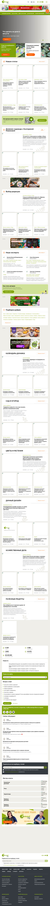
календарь (6, 698)
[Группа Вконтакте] (39, 2)
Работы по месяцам (41, 227)
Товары (3, 871)
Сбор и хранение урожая (7, 79)
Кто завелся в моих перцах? (10, 699)
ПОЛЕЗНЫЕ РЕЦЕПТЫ (38, 894)
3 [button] (43, 40)
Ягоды (33, 195)
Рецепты (41, 869)
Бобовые (35, 315)
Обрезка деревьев (8, 688)
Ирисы (13, 315)
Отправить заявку (8, 291)
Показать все (7, 322)
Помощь (9, 871)
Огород (7, 260)
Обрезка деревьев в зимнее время (12, 686)
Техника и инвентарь (27, 554)
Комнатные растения (7, 261)
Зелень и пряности (41, 317)
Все (41, 252)
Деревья (9, 317)
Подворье (20, 902)
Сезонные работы (6, 80)
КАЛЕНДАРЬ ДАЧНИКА (6, 13)
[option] (25, 29)
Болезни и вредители (25, 317)
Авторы (23, 869)
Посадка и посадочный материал (40, 166)
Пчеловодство (33, 263)
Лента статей (41, 61)
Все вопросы (15, 703)
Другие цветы (21, 227)
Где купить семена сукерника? (11, 684)
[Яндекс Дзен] (42, 2)
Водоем (35, 536)
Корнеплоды (36, 79)
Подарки (35, 869)
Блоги (4, 313)
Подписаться (41, 120)
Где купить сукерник (8, 692)
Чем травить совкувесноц (10, 690)
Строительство (29, 261)
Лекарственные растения (39, 884)
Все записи (42, 130)
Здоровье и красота (7, 603)
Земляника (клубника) (27, 195)
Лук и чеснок (21, 79)
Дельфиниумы (28, 313)
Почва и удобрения (33, 317)
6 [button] (48, 40)
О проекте (15, 871)
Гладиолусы (15, 313)
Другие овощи (25, 134)
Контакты (21, 871)
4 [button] (44, 40)
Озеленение (4, 900)
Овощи (25, 79)
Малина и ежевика (6, 227)
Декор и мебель (22, 536)
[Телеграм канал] (37, 2)
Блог (11, 869)
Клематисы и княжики (29, 315)
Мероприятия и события (19, 315)
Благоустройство (37, 586)
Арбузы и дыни (9, 313)
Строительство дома (16, 317)
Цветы (26, 227)
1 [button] (40, 40)
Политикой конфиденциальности (11, 771)
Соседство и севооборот (8, 319)
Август (35, 227)
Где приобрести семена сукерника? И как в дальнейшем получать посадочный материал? (24, 694)
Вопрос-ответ (7, 681)
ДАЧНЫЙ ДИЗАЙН (30, 13)
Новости (5, 660)
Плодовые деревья (28, 319)
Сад (4, 260)
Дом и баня (20, 896)
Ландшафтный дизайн (13, 260)
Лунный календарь (21, 313)
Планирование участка (7, 504)
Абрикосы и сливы (41, 315)
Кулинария (35, 261)
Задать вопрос (7, 703)
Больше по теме (41, 353)
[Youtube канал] (41, 2)
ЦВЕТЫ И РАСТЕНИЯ (22, 13)
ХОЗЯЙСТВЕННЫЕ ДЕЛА (39, 13)
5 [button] (46, 40)
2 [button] (41, 40)
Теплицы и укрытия (17, 319)
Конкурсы (29, 869)
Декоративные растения (23, 487)
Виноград (14, 261)
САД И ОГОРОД (14, 13)
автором (47, 11)
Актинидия (5, 317)
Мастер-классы (8, 778)
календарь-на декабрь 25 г (10, 696)
